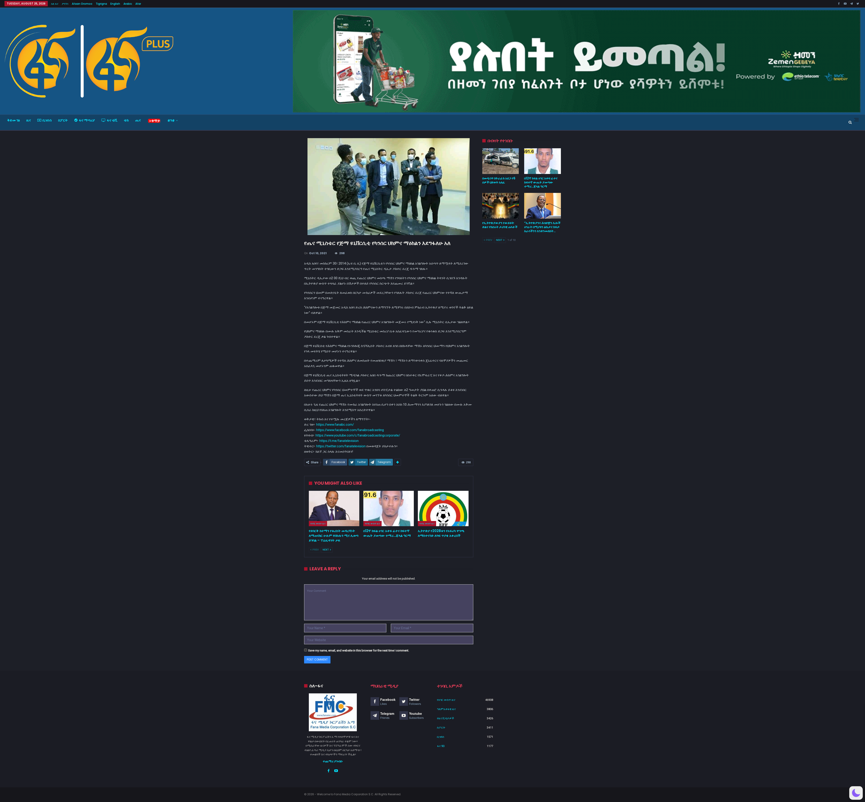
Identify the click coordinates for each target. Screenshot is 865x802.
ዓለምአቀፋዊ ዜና (446, 709)
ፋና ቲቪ (112, 120)
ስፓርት (63, 120)
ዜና (28, 120)
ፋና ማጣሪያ (87, 120)
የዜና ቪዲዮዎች (445, 718)
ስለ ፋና (54, 4)
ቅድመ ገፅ (13, 120)
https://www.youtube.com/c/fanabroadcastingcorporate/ (358, 435)
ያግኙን (65, 4)
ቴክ (126, 120)
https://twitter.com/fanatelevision (341, 446)
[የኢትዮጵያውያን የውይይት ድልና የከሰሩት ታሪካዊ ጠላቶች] (500, 206)
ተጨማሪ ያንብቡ (333, 761)
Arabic (127, 4)
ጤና (138, 120)
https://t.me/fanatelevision (339, 441)
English (115, 4)
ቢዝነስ (47, 120)
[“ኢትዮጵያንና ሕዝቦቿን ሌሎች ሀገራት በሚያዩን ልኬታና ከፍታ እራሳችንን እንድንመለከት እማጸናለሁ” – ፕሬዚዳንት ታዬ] (542, 206)
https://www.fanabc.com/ (335, 425)
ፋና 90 (440, 746)
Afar (138, 4)
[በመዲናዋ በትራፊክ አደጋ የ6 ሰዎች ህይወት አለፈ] (500, 161)
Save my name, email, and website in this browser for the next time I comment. (358, 650)
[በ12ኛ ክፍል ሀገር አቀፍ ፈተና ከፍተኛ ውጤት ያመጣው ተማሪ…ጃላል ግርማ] (388, 508)
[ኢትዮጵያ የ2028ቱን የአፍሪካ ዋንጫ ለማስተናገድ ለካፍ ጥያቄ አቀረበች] (443, 508)
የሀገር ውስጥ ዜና (318, 523)
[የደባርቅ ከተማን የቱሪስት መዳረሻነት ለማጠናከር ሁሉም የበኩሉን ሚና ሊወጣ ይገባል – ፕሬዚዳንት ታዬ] (334, 508)
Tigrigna (101, 4)
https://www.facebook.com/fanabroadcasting (350, 430)
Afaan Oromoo (82, 4)
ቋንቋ (171, 120)
